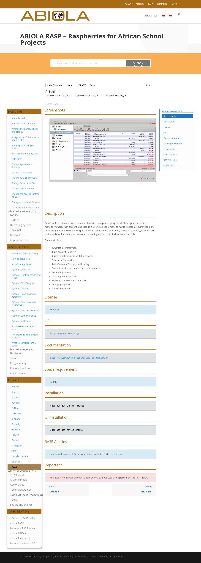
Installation (169, 149)
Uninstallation (170, 154)
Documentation (171, 138)
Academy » (140, 4)
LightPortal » (163, 4)
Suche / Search (138, 64)
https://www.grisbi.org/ (64, 333)
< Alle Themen (54, 85)
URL (165, 132)
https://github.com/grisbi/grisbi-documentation (79, 358)
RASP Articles (170, 160)
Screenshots (169, 116)
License (167, 127)
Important (168, 165)
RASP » (151, 4)
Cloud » (175, 4)
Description (169, 121)
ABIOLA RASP (151, 16)
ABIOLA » (129, 4)
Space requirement (173, 143)
